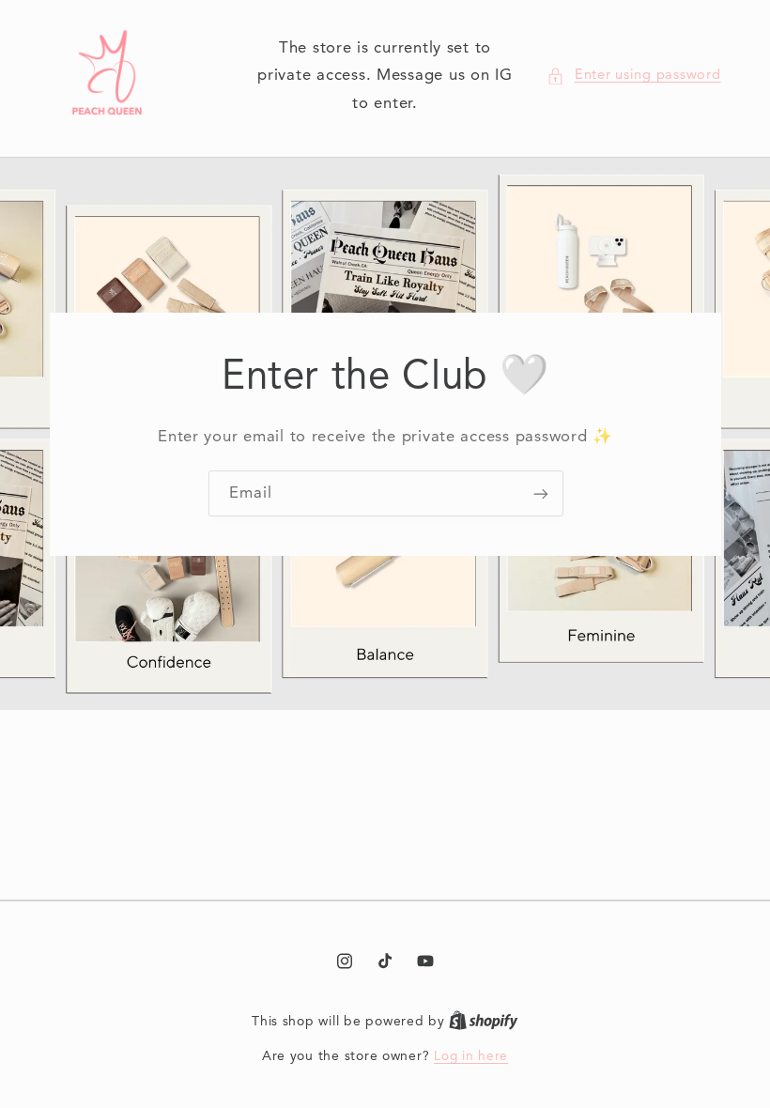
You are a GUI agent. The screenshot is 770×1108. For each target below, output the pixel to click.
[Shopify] (483, 1022)
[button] (633, 76)
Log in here (471, 1057)
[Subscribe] (540, 493)
